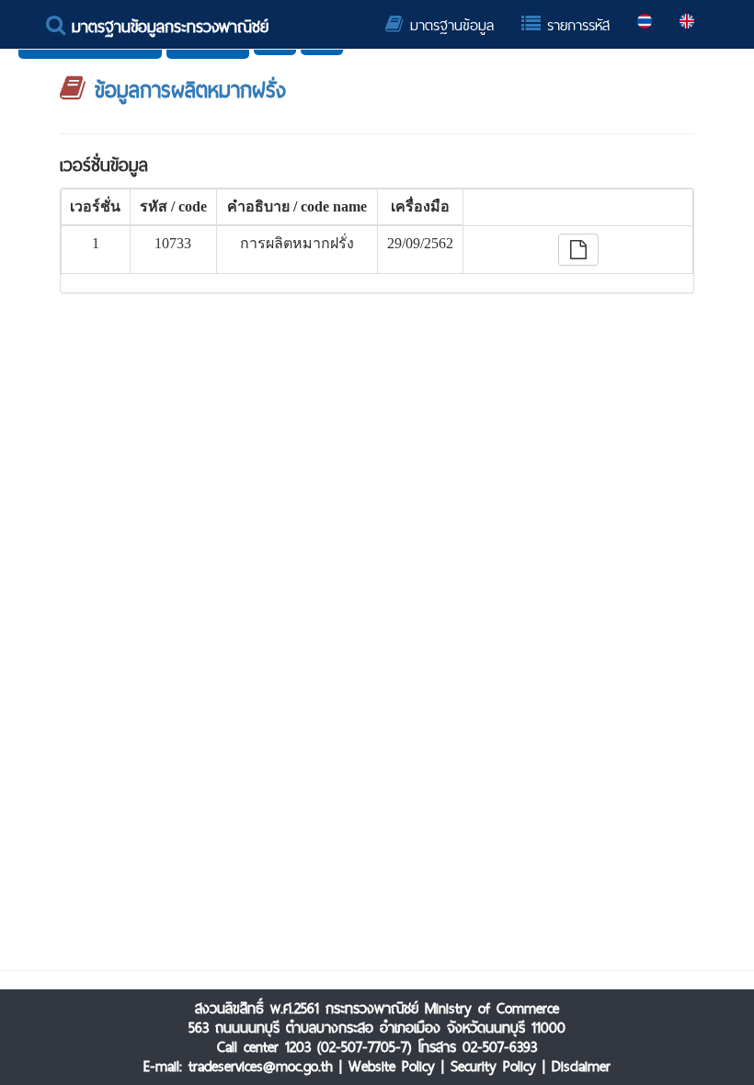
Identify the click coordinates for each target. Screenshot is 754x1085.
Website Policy (391, 1066)
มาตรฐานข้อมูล (449, 25)
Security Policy (493, 1066)
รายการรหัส (575, 25)
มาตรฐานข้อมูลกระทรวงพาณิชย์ (166, 26)
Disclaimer (581, 1066)
